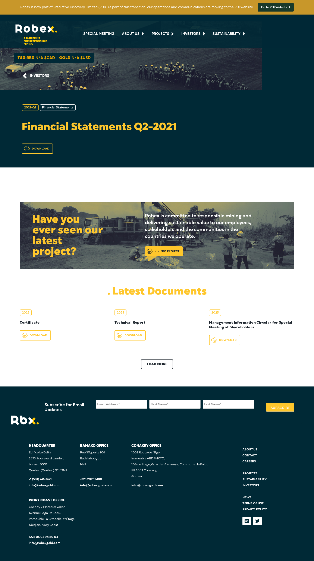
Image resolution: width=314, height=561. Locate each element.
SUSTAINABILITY (254, 479)
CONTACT (249, 455)
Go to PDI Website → (275, 7)
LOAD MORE (157, 364)
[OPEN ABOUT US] (142, 33)
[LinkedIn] (246, 521)
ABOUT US (249, 449)
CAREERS (249, 461)
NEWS (246, 497)
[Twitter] (257, 521)
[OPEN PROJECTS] (172, 33)
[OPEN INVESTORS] (203, 33)
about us (130, 33)
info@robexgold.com (44, 485)
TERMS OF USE (253, 503)
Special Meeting (98, 33)
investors (191, 33)
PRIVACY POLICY (254, 509)
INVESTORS (39, 75)
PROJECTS (250, 473)
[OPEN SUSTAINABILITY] (243, 33)
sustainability (227, 33)
